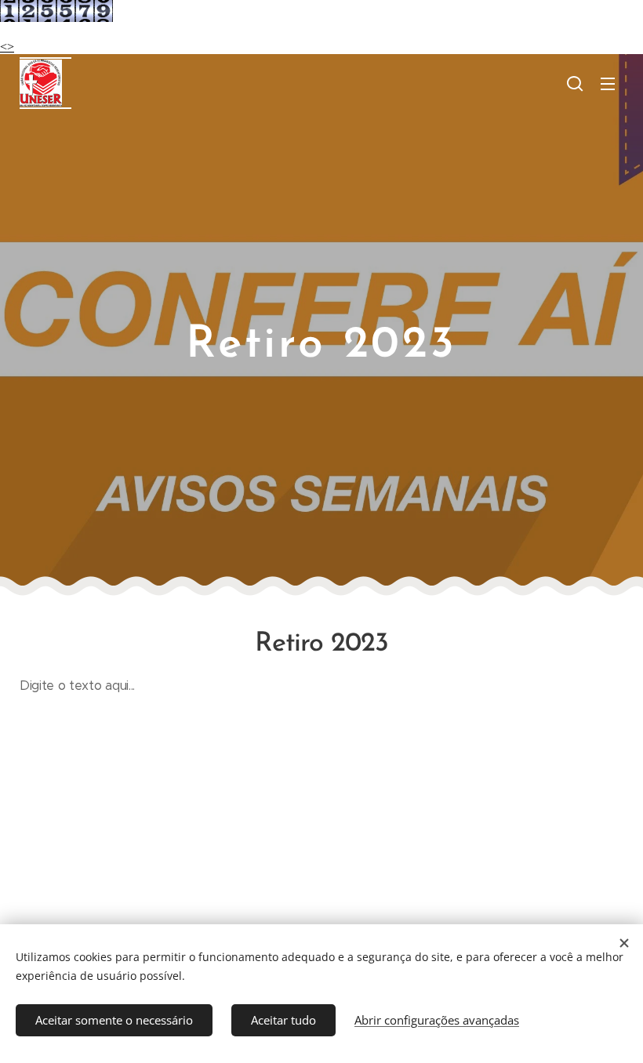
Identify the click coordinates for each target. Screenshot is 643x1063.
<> (7, 46)
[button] (575, 83)
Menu (607, 83)
